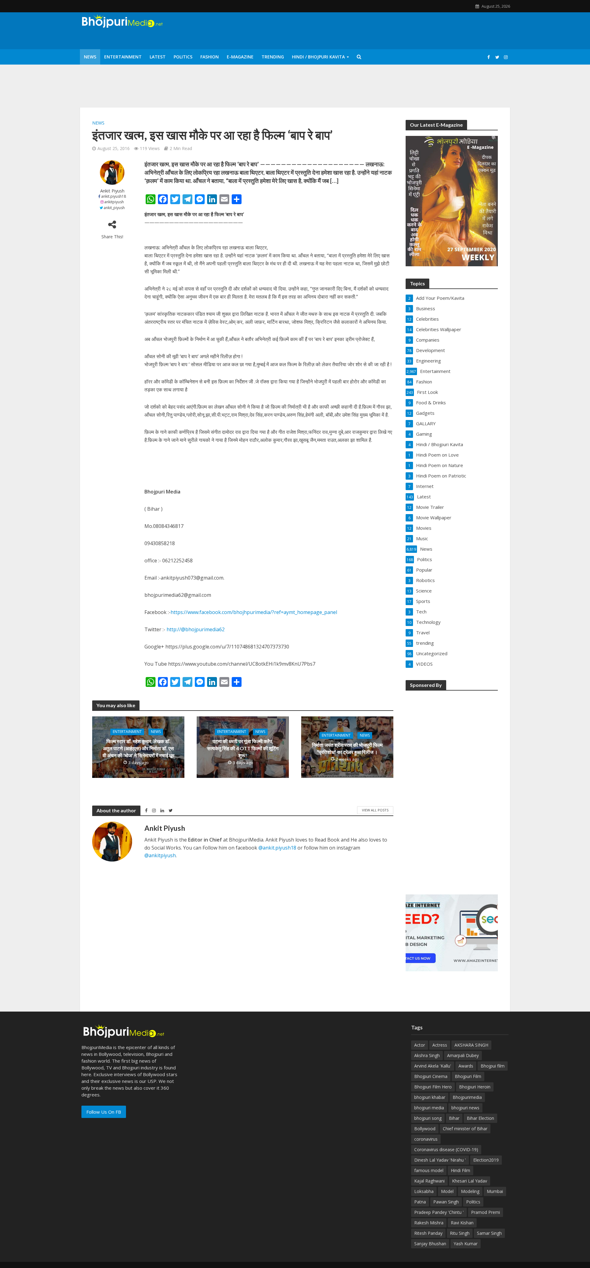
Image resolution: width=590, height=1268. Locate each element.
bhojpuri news (465, 1108)
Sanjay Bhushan (430, 1243)
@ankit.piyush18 (277, 847)
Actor (419, 1045)
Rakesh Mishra (428, 1223)
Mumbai (495, 1191)
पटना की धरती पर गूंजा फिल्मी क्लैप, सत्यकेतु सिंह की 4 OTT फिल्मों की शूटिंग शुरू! (242, 748)
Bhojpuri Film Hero (433, 1087)
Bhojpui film (493, 1066)
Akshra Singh (427, 1055)
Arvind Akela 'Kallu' (432, 1066)
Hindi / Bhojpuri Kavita (318, 57)
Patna (420, 1202)
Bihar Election (480, 1118)
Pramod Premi (485, 1212)
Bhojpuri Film (468, 1076)
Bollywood (424, 1128)
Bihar (454, 1118)
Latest (158, 57)
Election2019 (486, 1160)
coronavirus (426, 1139)
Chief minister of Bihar (465, 1128)
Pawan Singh (446, 1202)
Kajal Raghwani (429, 1181)
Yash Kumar (466, 1243)
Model (447, 1191)
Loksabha (424, 1191)
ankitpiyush (114, 201)
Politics (183, 57)
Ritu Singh (460, 1233)
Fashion (209, 57)
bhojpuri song (428, 1118)
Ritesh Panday (428, 1233)
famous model (428, 1170)
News (90, 57)
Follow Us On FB (103, 1112)
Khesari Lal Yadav (469, 1181)
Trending (273, 57)
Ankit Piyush (112, 191)
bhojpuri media (429, 1108)
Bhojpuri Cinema (430, 1076)
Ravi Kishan (462, 1223)
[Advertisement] (452, 788)
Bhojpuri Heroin (474, 1087)
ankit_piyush (114, 207)
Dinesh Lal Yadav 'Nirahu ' (440, 1160)
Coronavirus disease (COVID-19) (446, 1149)
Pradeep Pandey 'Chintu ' (439, 1212)
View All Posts (375, 810)
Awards (465, 1066)
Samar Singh (489, 1233)
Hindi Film (460, 1170)
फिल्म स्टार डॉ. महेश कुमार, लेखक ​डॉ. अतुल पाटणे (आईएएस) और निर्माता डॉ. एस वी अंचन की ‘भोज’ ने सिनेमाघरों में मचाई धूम (138, 748)
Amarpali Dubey (463, 1055)
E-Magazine (240, 57)
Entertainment (123, 57)
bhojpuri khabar (429, 1097)
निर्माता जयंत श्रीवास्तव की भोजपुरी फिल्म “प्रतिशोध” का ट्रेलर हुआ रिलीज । (347, 748)
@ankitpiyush (160, 855)
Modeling (470, 1191)
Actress (439, 1045)
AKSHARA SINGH (471, 1045)
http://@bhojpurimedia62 (196, 629)
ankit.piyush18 (113, 196)
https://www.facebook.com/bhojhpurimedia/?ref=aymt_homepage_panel (254, 612)
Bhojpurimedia (467, 1097)
